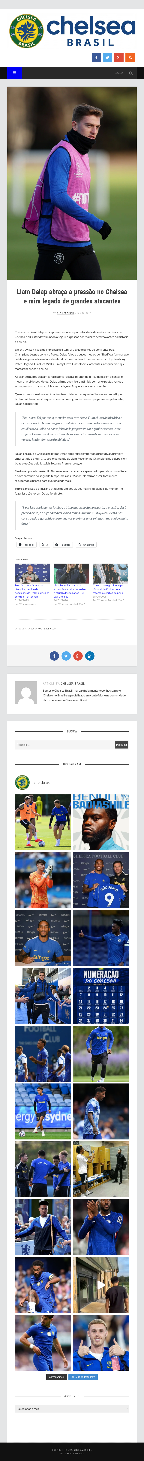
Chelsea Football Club (42, 628)
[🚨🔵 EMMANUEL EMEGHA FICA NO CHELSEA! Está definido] (101, 1054)
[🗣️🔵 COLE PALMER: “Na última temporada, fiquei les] (101, 1343)
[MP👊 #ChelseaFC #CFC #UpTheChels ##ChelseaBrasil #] (43, 880)
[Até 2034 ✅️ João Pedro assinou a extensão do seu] (43, 938)
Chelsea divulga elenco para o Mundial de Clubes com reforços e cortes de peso (110, 589)
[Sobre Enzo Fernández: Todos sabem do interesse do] (101, 1111)
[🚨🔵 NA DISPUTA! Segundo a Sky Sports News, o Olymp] (101, 1227)
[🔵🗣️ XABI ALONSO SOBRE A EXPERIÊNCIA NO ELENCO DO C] (43, 1169)
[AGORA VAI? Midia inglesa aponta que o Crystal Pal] (101, 938)
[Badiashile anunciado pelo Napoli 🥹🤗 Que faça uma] (101, 822)
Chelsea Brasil (65, 313)
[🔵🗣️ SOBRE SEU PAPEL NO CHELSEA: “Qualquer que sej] (43, 1054)
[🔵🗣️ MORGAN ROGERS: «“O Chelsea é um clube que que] (43, 1227)
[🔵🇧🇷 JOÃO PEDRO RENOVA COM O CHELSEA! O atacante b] (101, 880)
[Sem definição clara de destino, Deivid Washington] (43, 996)
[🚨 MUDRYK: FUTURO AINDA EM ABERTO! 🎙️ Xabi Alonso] (43, 822)
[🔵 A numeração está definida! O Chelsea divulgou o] (101, 996)
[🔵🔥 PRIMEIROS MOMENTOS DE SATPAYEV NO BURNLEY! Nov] (101, 1285)
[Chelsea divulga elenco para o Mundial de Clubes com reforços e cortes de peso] (110, 574)
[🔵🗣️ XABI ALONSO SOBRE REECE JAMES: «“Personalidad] (43, 1285)
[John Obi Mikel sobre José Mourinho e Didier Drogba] (101, 1169)
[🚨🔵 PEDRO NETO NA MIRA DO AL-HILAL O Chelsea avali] (43, 1343)
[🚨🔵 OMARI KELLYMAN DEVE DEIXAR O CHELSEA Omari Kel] (43, 1111)
